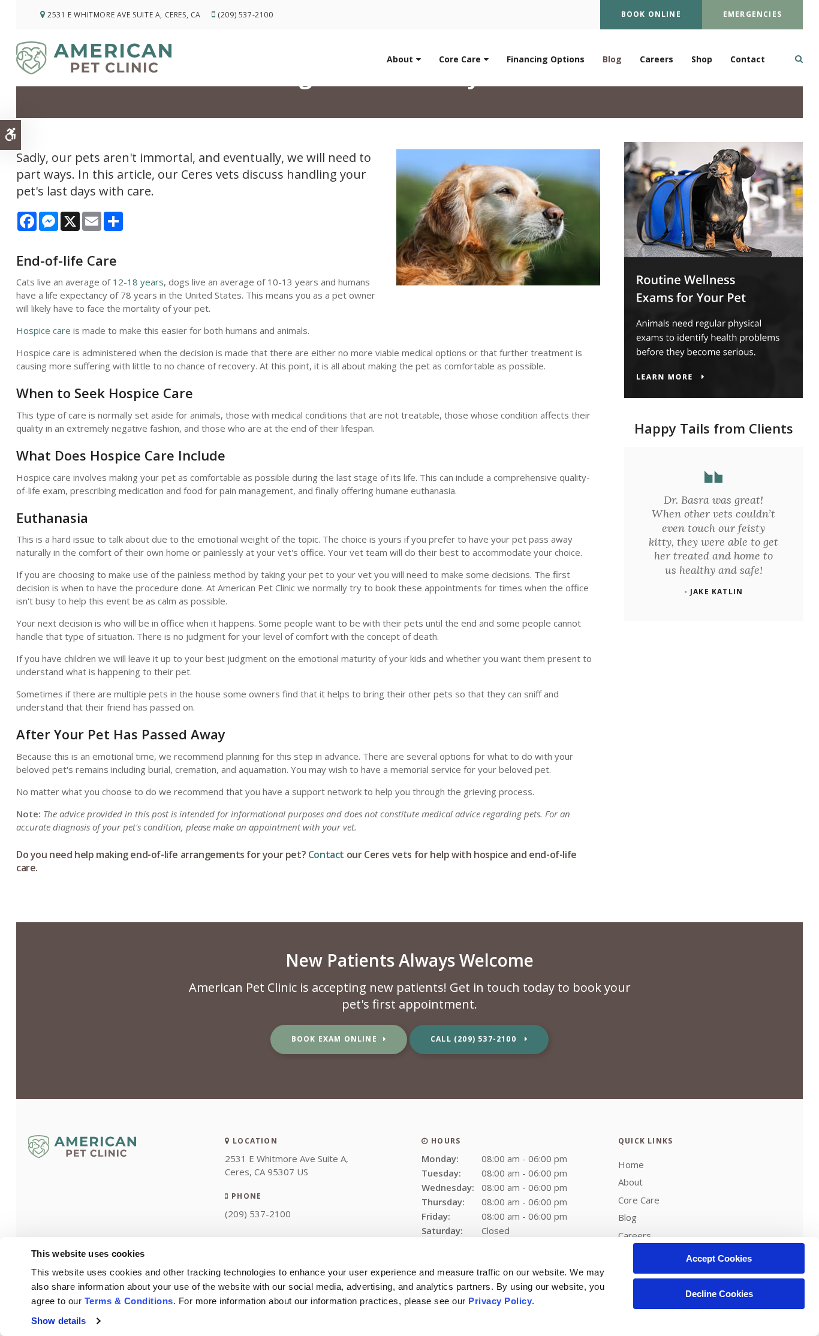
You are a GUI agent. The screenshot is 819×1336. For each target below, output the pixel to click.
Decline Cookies (719, 1294)
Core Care (460, 59)
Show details (58, 1321)
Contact (747, 59)
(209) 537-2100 (245, 15)
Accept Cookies (719, 1258)
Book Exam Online (334, 1039)
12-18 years (138, 282)
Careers (656, 59)
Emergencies (752, 14)
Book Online (651, 14)
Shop (701, 59)
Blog (612, 59)
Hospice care (43, 330)
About (400, 59)
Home (631, 1164)
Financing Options (546, 59)
